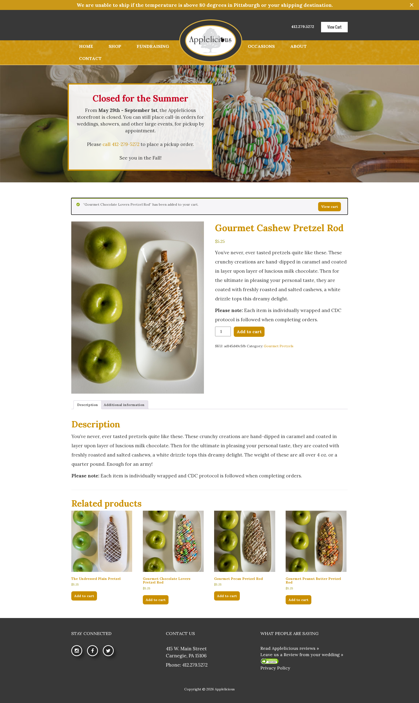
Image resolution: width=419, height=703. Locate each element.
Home (86, 46)
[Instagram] (79, 651)
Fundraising (153, 46)
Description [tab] (87, 405)
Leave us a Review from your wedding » (301, 654)
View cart (329, 206)
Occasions (261, 46)
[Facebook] (95, 651)
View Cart (334, 27)
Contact (90, 58)
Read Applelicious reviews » (289, 648)
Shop (115, 46)
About (298, 46)
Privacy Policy (275, 668)
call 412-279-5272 (121, 144)
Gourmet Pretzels (278, 346)
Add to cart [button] (84, 596)
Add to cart (249, 331)
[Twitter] (111, 651)
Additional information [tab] (124, 405)
